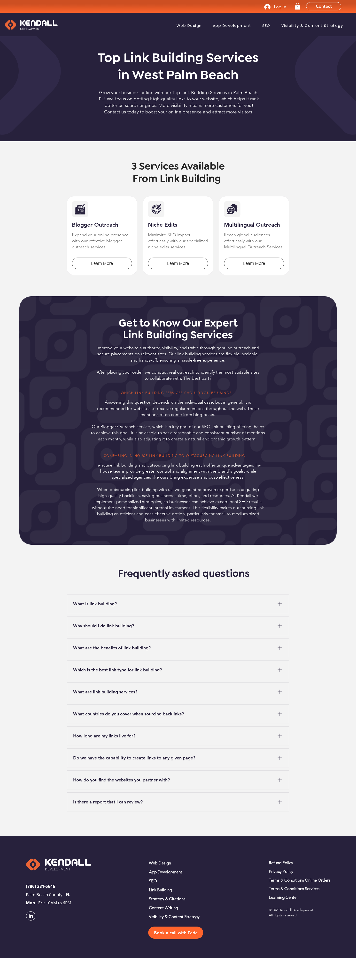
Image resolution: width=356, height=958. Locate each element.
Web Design (160, 863)
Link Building (160, 889)
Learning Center (283, 897)
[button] (297, 6)
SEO (153, 880)
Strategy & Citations (167, 898)
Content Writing (163, 907)
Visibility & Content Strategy (174, 916)
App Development (165, 871)
